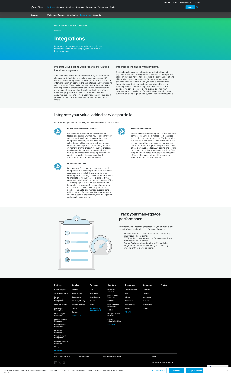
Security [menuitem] (97, 15)
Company (147, 285)
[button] (162, 362)
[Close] (227, 370)
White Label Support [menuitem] (56, 15)
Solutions (111, 285)
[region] (115, 371)
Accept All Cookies (194, 371)
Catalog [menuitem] (60, 7)
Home (56, 25)
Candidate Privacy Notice (112, 356)
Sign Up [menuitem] (190, 7)
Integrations (83, 25)
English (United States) (162, 362)
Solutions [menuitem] (70, 7)
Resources (130, 285)
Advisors (94, 285)
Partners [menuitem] (80, 7)
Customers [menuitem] (103, 7)
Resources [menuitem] (91, 7)
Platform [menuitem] (51, 7)
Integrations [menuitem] (85, 15)
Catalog (75, 285)
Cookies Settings (158, 371)
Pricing (164, 285)
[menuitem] (165, 2)
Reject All (176, 371)
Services (73, 25)
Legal (154, 356)
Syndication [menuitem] (72, 15)
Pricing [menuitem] (113, 7)
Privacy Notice (84, 356)
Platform (64, 25)
